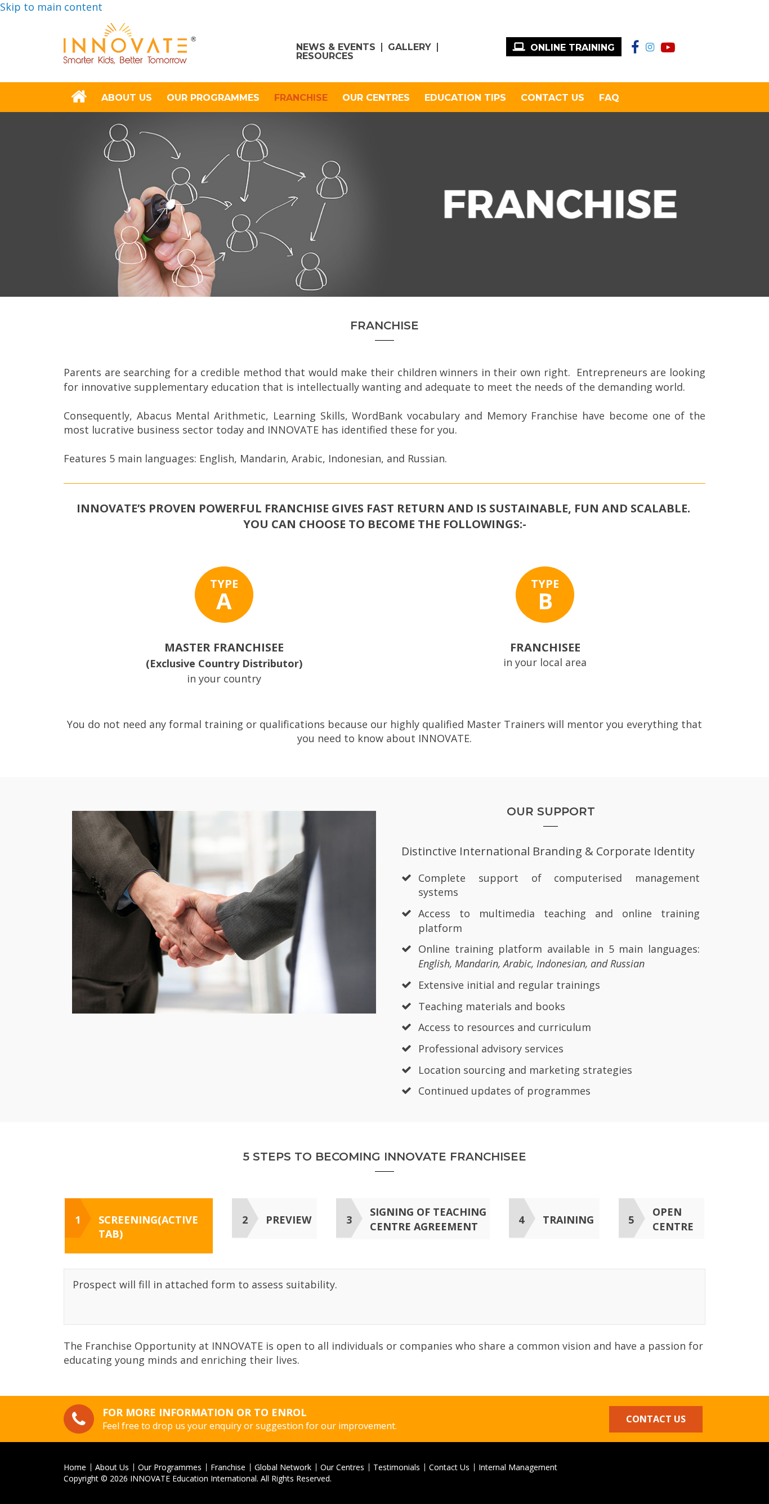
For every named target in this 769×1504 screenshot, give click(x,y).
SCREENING (148, 1227)
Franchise (301, 97)
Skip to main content (51, 7)
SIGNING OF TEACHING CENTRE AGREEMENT (428, 1219)
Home (75, 1467)
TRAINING (568, 1219)
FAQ (609, 97)
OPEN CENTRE (673, 1219)
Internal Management (518, 1467)
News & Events (335, 47)
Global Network (282, 1467)
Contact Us (552, 97)
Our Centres (376, 97)
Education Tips (465, 97)
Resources (325, 56)
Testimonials (396, 1467)
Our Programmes (213, 97)
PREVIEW (288, 1219)
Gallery (409, 47)
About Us (126, 97)
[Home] (130, 43)
